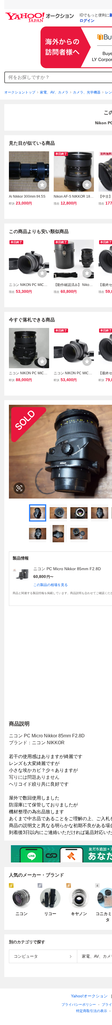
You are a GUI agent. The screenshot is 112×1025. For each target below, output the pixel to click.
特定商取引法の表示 (91, 1011)
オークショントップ (19, 92)
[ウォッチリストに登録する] (42, 184)
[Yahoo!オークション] (40, 14)
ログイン (87, 20)
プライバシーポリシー (78, 1005)
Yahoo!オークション (89, 996)
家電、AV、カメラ (54, 92)
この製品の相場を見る (50, 585)
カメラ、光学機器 (87, 92)
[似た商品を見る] (19, 488)
